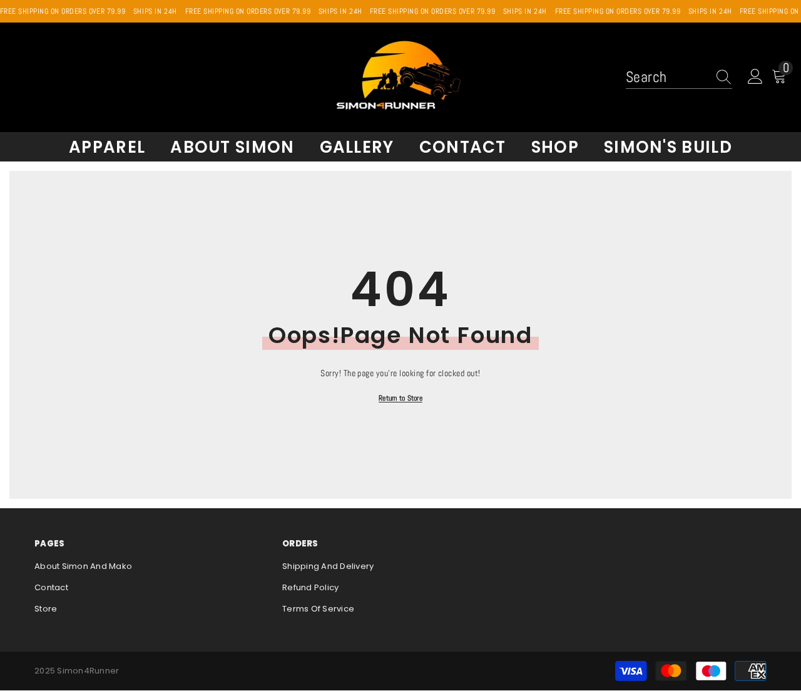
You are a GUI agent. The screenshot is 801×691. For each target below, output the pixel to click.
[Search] (679, 77)
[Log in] (755, 76)
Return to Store (400, 398)
